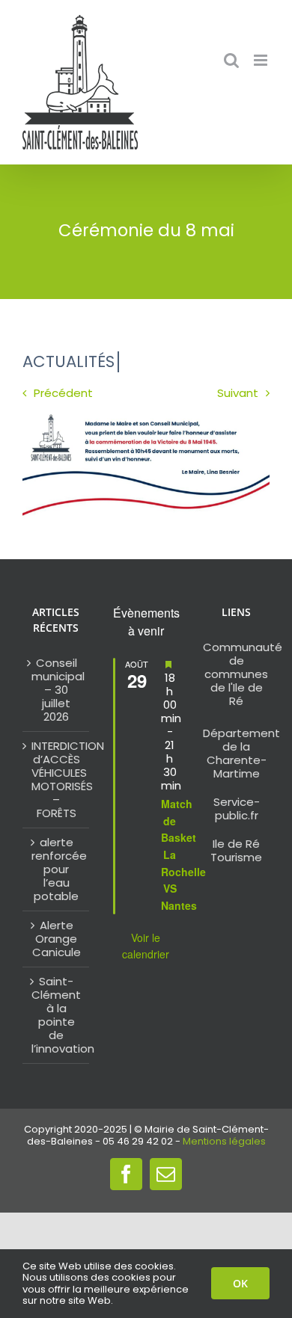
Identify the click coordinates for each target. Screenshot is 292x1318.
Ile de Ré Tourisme (236, 850)
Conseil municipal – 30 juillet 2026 (56, 690)
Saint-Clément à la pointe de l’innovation (56, 1015)
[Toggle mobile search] (231, 60)
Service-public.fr (236, 808)
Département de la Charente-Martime (241, 753)
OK (240, 1283)
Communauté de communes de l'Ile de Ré (242, 674)
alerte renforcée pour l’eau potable (56, 869)
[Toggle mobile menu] (262, 60)
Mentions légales (224, 1141)
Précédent (63, 393)
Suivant (237, 393)
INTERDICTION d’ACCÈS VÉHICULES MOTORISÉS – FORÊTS (56, 779)
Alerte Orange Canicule (56, 939)
